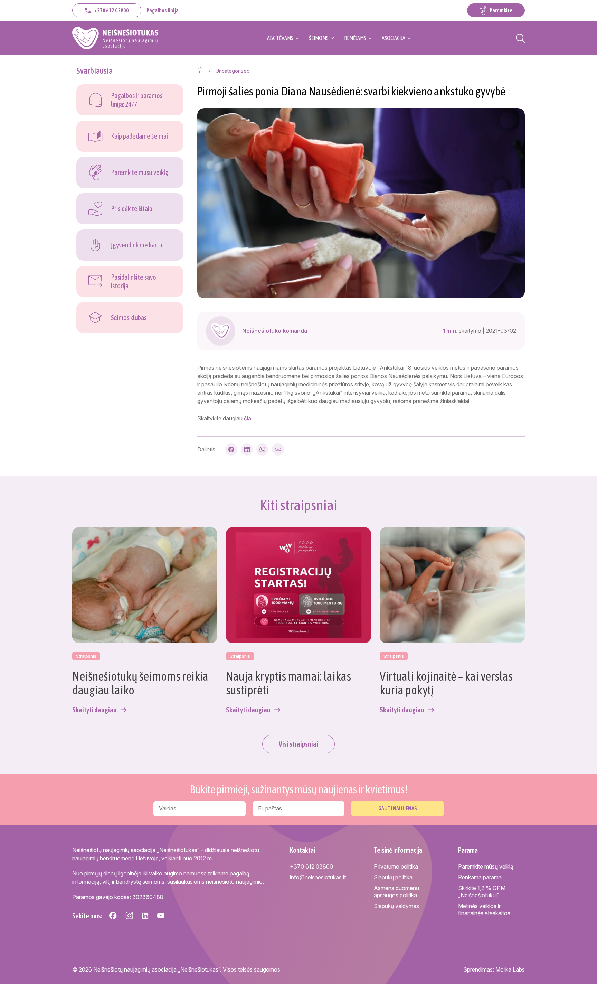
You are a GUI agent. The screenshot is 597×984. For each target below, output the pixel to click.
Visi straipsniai (298, 744)
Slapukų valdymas (396, 905)
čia (247, 418)
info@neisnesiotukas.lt (318, 877)
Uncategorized (233, 71)
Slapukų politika (393, 877)
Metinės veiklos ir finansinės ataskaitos (484, 909)
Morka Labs (510, 969)
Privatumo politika (396, 866)
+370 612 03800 (111, 10)
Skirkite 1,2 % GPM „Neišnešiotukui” (481, 891)
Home (200, 70)
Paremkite (501, 10)
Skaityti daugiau (94, 710)
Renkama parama (480, 877)
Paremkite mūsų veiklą (485, 866)
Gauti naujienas (397, 808)
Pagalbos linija (162, 10)
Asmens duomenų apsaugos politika (396, 891)
